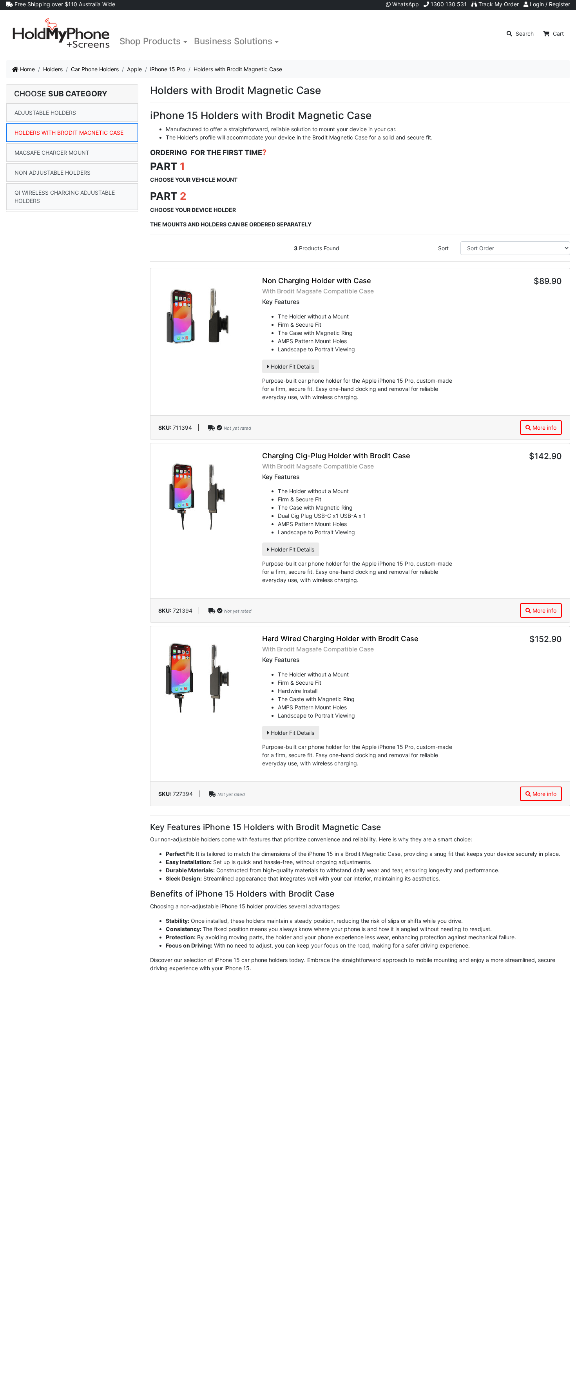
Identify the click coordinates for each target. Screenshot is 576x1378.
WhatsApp (405, 4)
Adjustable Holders (45, 112)
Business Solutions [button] (233, 41)
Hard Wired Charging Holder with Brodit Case (340, 638)
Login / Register (549, 4)
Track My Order (498, 4)
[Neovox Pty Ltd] (61, 33)
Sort (443, 248)
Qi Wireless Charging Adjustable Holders (64, 196)
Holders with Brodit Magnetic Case (68, 132)
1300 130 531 (448, 4)
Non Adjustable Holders (52, 172)
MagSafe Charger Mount (51, 152)
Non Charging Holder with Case (316, 280)
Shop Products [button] (150, 41)
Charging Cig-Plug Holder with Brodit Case (336, 455)
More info (543, 427)
